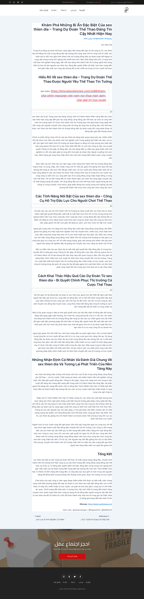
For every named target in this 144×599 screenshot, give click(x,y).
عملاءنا (54, 10)
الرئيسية (82, 10)
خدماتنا (63, 10)
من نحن (73, 10)
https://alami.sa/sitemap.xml (100, 504)
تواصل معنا (44, 10)
